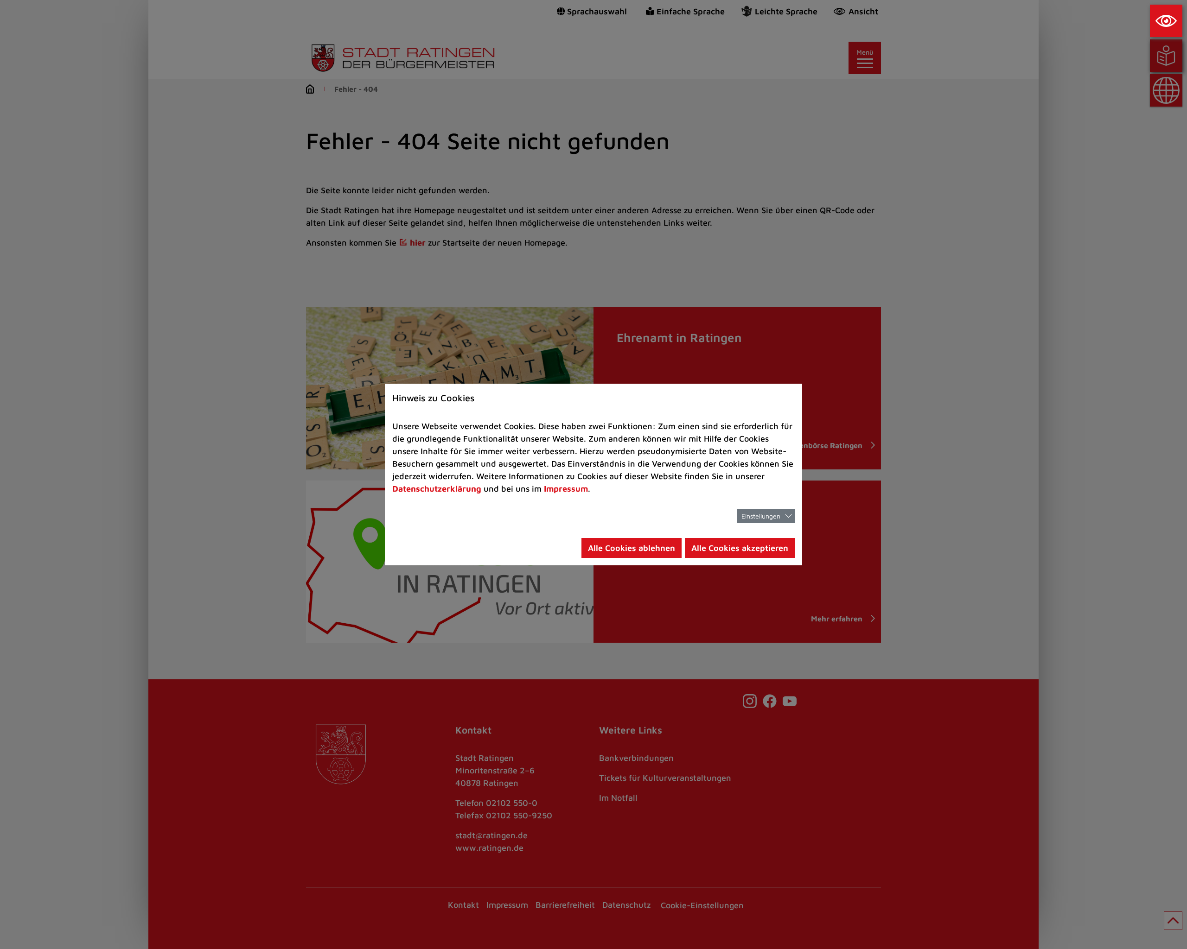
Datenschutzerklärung (436, 488)
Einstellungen (760, 516)
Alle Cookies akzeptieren (739, 548)
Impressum (566, 488)
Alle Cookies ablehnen (631, 548)
